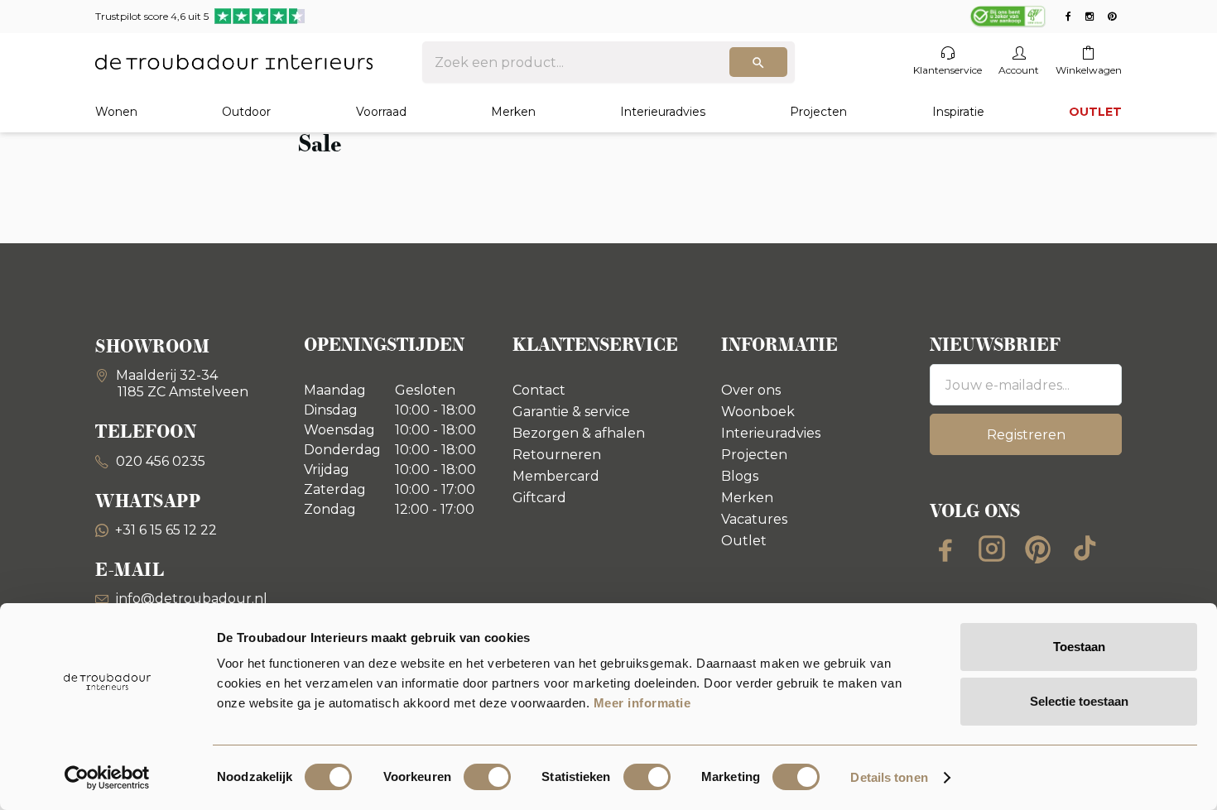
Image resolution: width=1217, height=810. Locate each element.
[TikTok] (1084, 548)
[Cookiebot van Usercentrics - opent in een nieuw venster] (107, 777)
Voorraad (381, 111)
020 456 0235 (159, 461)
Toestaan (1079, 647)
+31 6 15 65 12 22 (166, 530)
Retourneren (556, 455)
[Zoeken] (758, 62)
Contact (538, 390)
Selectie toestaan (1079, 701)
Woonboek (758, 411)
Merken (513, 111)
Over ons (751, 390)
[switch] (487, 777)
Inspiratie (958, 111)
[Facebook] (945, 548)
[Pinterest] (1038, 548)
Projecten (818, 111)
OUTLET (1095, 111)
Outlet (744, 541)
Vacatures (754, 519)
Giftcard (539, 498)
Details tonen (888, 777)
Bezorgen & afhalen (578, 433)
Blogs (739, 476)
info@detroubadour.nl (191, 598)
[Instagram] (992, 548)
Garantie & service (571, 411)
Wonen (116, 111)
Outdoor (246, 111)
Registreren (1026, 435)
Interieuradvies (662, 111)
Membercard (555, 476)
